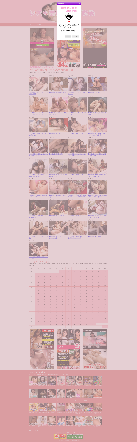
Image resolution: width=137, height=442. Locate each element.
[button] (79, 3)
